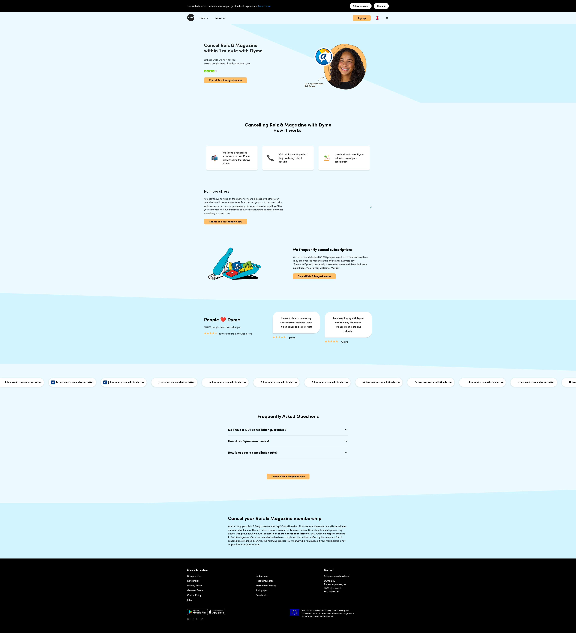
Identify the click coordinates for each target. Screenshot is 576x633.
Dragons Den (194, 575)
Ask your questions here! (337, 575)
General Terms (195, 590)
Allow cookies (360, 6)
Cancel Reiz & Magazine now (225, 80)
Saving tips (261, 590)
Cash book (261, 595)
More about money (266, 585)
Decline (381, 6)
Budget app (262, 575)
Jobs (189, 599)
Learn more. (264, 6)
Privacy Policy (194, 585)
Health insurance (265, 580)
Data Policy (193, 580)
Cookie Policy (194, 595)
